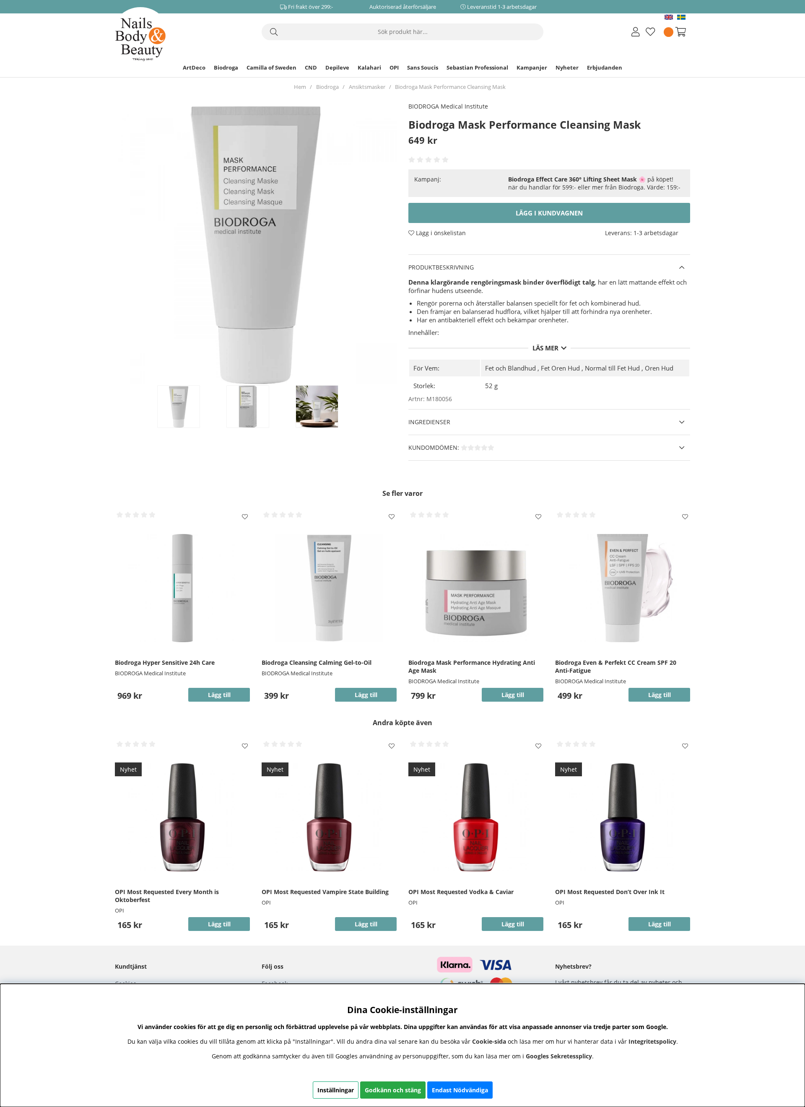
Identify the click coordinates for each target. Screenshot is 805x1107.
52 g (491, 385)
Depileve (337, 67)
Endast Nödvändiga (460, 1090)
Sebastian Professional (477, 67)
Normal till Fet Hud (612, 368)
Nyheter (567, 67)
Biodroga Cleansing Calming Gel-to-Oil (316, 662)
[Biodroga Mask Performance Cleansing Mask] (187, 406)
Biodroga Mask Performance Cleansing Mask (450, 87)
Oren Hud (659, 368)
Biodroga (226, 67)
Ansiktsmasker (367, 87)
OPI (394, 67)
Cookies (125, 984)
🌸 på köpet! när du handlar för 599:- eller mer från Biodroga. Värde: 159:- (594, 183)
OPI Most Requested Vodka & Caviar (461, 892)
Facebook (275, 984)
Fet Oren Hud (560, 368)
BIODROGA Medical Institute (448, 106)
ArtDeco (194, 67)
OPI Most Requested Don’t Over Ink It (610, 892)
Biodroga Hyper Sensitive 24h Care (165, 662)
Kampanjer (532, 67)
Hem (300, 87)
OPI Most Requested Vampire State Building (325, 892)
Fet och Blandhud (510, 368)
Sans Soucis (422, 67)
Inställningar (335, 1090)
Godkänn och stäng (393, 1090)
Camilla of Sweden (271, 67)
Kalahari (369, 67)
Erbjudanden (604, 67)
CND (311, 67)
